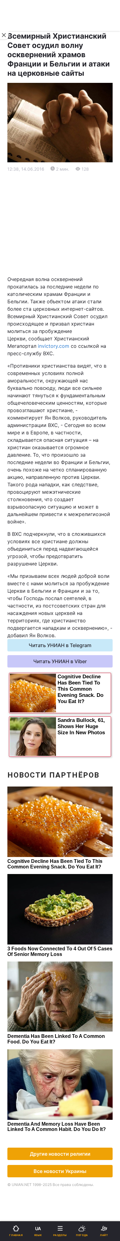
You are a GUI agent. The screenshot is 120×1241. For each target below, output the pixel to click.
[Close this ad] (4, 35)
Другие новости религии (60, 1154)
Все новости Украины (60, 1171)
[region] (60, 224)
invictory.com (53, 346)
